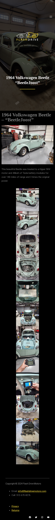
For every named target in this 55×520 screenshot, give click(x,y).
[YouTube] (48, 517)
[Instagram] (42, 517)
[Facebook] (30, 517)
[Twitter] (36, 517)
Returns (15, 510)
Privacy (15, 506)
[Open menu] (51, 17)
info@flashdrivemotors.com (32, 491)
